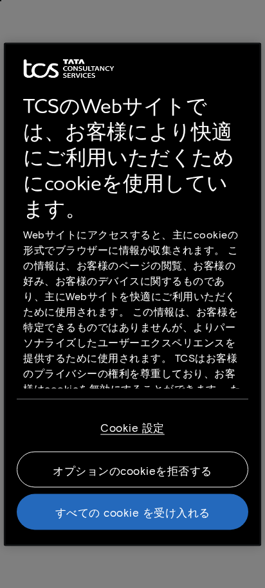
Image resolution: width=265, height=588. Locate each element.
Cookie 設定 (132, 426)
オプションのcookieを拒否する (132, 469)
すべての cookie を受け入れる (132, 511)
